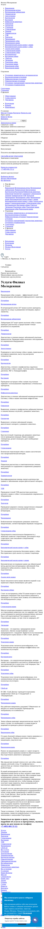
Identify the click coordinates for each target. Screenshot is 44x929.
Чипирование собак (12, 41)
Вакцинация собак (12, 66)
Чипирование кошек (12, 43)
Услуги (7, 249)
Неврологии (5, 865)
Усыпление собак (11, 62)
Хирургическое (6, 853)
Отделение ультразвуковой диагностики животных (23, 83)
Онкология (9, 24)
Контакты (16, 113)
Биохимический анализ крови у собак (19, 47)
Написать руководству (9, 167)
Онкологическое (7, 859)
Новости (4, 117)
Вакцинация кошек (12, 68)
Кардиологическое (7, 857)
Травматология (10, 33)
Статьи (3, 884)
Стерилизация (10, 29)
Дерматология (10, 14)
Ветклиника (9, 241)
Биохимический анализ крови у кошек (19, 45)
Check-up (8, 58)
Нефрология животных (13, 22)
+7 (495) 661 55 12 (7, 169)
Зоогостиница (10, 16)
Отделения (5, 851)
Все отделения (6, 869)
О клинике (5, 871)
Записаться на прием (8, 123)
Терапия (8, 31)
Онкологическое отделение (15, 81)
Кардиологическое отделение (16, 77)
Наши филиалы (6, 873)
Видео (10, 117)
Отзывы (10, 113)
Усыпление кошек (11, 64)
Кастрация (9, 20)
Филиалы (8, 245)
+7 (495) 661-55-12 (29, 267)
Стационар (9, 27)
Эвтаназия (9, 60)
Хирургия (8, 37)
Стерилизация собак (12, 52)
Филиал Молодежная (8, 178)
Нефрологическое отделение (15, 79)
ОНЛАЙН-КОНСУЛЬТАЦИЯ (12, 156)
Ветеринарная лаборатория (15, 12)
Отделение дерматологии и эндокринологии (21, 75)
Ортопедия (9, 25)
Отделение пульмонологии (15, 85)
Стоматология (6, 844)
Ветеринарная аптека (13, 10)
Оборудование (10, 96)
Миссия (4, 113)
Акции (3, 880)
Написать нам (26, 113)
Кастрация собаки (11, 56)
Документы (9, 100)
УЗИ (6, 35)
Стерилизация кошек (12, 50)
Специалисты (6, 877)
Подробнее (5, 300)
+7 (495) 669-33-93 (16, 267)
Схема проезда (10, 98)
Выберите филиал (7, 176)
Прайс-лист (5, 878)
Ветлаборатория (7, 863)
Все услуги (5, 850)
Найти (24, 121)
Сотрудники (5, 88)
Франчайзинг (10, 107)
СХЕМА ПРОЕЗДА (8, 261)
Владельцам (9, 103)
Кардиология (10, 18)
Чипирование (10, 39)
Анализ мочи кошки (12, 49)
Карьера (8, 105)
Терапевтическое (7, 855)
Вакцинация (9, 8)
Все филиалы (6, 180)
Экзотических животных (10, 867)
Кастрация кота (10, 54)
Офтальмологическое (8, 861)
